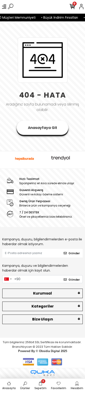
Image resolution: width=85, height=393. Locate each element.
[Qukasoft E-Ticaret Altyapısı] (43, 373)
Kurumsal (42, 293)
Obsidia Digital (49, 351)
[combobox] (7, 279)
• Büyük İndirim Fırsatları (59, 17)
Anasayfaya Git (42, 127)
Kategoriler (43, 306)
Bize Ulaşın (42, 319)
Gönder (74, 253)
